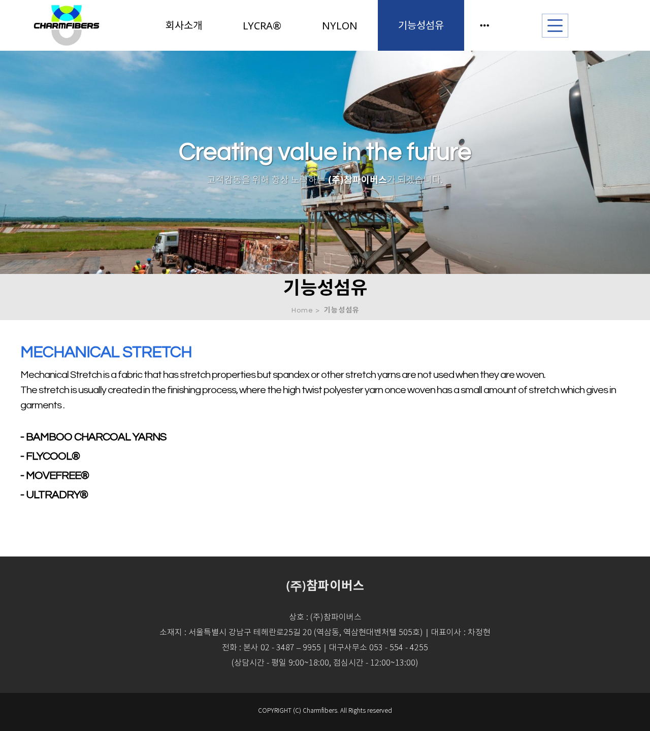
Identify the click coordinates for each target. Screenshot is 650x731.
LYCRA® (262, 25)
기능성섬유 (421, 25)
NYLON (340, 25)
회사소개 (184, 25)
